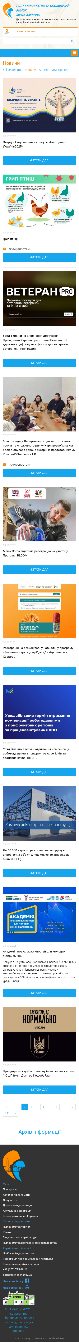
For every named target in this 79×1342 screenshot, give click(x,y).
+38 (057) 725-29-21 (15, 1269)
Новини (30, 70)
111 (7, 1113)
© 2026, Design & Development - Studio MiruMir (39, 1338)
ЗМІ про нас (60, 70)
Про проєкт (10, 1189)
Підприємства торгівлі (17, 1226)
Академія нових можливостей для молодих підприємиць (34, 954)
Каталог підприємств (16, 1194)
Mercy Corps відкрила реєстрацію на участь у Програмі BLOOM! (35, 553)
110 (70, 1107)
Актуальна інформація (17, 1210)
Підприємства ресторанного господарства (30, 1242)
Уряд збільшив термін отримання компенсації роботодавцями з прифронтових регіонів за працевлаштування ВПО (36, 753)
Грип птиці (10, 239)
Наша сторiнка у (13, 1281)
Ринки (7, 1232)
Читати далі (39, 160)
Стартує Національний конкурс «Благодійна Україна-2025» (34, 144)
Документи (10, 1200)
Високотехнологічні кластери (21, 1264)
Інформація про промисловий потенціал (28, 1258)
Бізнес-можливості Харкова (20, 1216)
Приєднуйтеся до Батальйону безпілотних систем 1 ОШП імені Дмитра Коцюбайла (38, 1073)
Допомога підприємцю (17, 1205)
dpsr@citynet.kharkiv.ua (17, 1274)
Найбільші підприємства (18, 1253)
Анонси (44, 70)
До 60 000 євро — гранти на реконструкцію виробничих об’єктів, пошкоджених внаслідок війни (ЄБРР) (36, 854)
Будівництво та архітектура (20, 1237)
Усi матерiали (12, 70)
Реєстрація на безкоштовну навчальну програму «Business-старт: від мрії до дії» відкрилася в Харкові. (38, 652)
